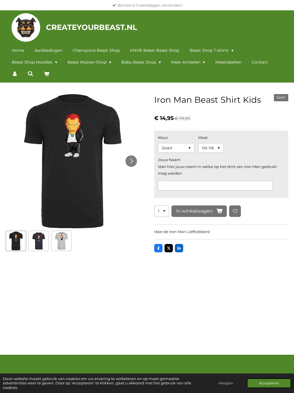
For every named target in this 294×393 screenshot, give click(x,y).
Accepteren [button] (269, 383)
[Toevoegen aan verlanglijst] (235, 211)
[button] (16, 241)
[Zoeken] (30, 74)
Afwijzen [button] (225, 383)
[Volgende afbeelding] (131, 161)
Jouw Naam (169, 159)
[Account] (14, 74)
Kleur (163, 137)
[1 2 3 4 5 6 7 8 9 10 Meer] (161, 211)
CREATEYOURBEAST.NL (91, 27)
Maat (203, 137)
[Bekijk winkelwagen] (46, 74)
